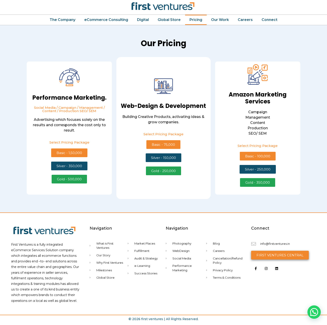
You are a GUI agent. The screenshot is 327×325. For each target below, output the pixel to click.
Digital (143, 20)
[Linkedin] (276, 268)
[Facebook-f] (255, 268)
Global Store (169, 20)
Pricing (196, 20)
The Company (62, 20)
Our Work (220, 20)
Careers (245, 20)
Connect (269, 20)
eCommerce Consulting (106, 20)
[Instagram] (266, 268)
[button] (314, 312)
